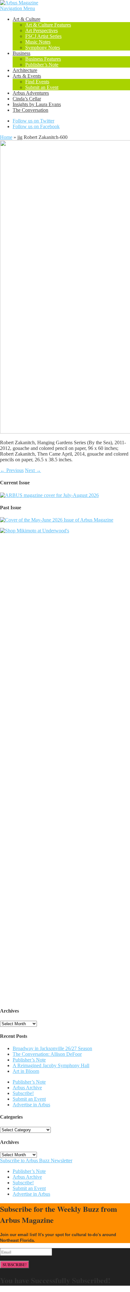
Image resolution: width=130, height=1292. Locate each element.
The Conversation (30, 110)
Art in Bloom (26, 1071)
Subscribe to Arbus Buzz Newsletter (36, 1160)
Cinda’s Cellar (27, 98)
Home (6, 137)
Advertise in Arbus (31, 1104)
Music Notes (37, 42)
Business (21, 53)
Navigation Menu (17, 8)
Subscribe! (23, 1093)
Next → (33, 470)
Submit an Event (41, 87)
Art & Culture (26, 19)
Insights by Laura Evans (37, 104)
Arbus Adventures (31, 93)
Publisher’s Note (41, 64)
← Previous (12, 470)
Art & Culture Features (48, 24)
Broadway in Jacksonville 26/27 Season (52, 1048)
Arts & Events (27, 76)
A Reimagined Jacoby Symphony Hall (51, 1065)
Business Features (43, 59)
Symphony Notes (42, 47)
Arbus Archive (27, 1087)
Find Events (37, 81)
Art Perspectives (41, 30)
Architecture (25, 70)
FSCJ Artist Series (43, 36)
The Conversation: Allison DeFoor (47, 1054)
